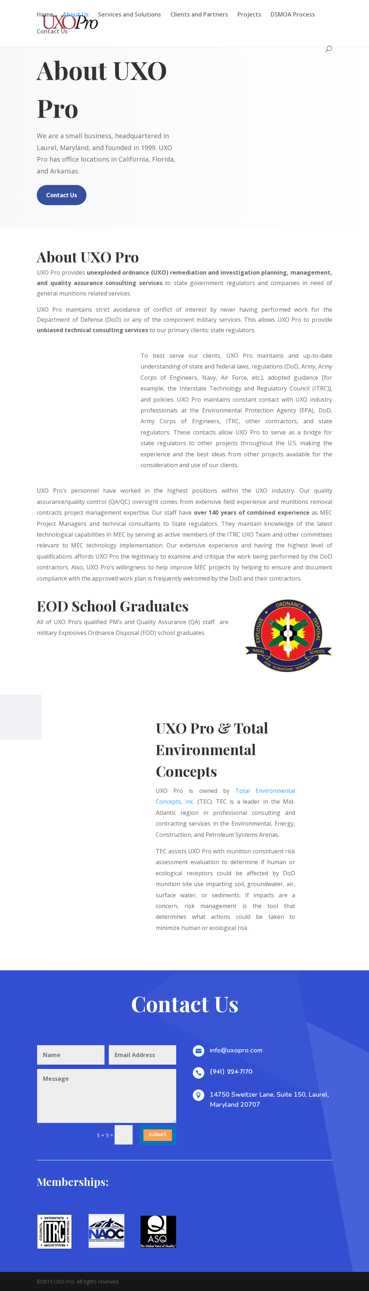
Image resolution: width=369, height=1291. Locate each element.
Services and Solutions (129, 15)
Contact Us (52, 32)
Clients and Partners (199, 15)
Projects (249, 15)
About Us (76, 15)
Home (45, 15)
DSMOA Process (293, 15)
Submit (157, 1135)
